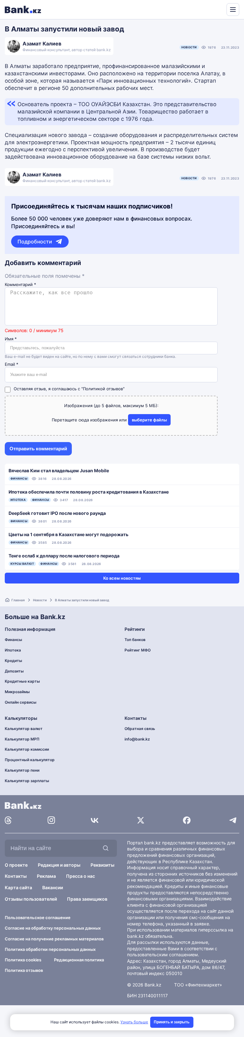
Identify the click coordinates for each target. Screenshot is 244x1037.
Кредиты (13, 660)
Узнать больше (134, 1022)
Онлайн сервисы (21, 702)
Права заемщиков (87, 899)
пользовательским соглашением (162, 954)
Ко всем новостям (122, 578)
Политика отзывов (24, 970)
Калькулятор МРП (22, 739)
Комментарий (20, 284)
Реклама (46, 876)
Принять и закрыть (171, 1022)
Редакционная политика (79, 959)
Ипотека (13, 650)
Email (11, 364)
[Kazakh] (217, 8)
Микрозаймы (17, 691)
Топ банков (135, 639)
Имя (11, 339)
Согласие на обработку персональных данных (53, 928)
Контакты (16, 876)
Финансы (13, 639)
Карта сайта (18, 887)
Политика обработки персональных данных (50, 949)
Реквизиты (102, 865)
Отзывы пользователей (31, 899)
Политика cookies (23, 959)
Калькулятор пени (22, 770)
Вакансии (52, 887)
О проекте (16, 865)
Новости (189, 47)
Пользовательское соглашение (38, 917)
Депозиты (14, 671)
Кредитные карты (22, 681)
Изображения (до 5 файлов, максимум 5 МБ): (111, 405)
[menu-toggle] (233, 9)
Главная (18, 600)
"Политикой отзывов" (103, 388)
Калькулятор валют (24, 728)
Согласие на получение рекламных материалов (54, 938)
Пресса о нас (80, 876)
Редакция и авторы (59, 865)
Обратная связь (140, 728)
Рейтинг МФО (138, 650)
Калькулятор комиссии (27, 749)
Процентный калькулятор (30, 759)
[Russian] (209, 8)
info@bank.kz (137, 739)
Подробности (34, 241)
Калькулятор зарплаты (27, 780)
